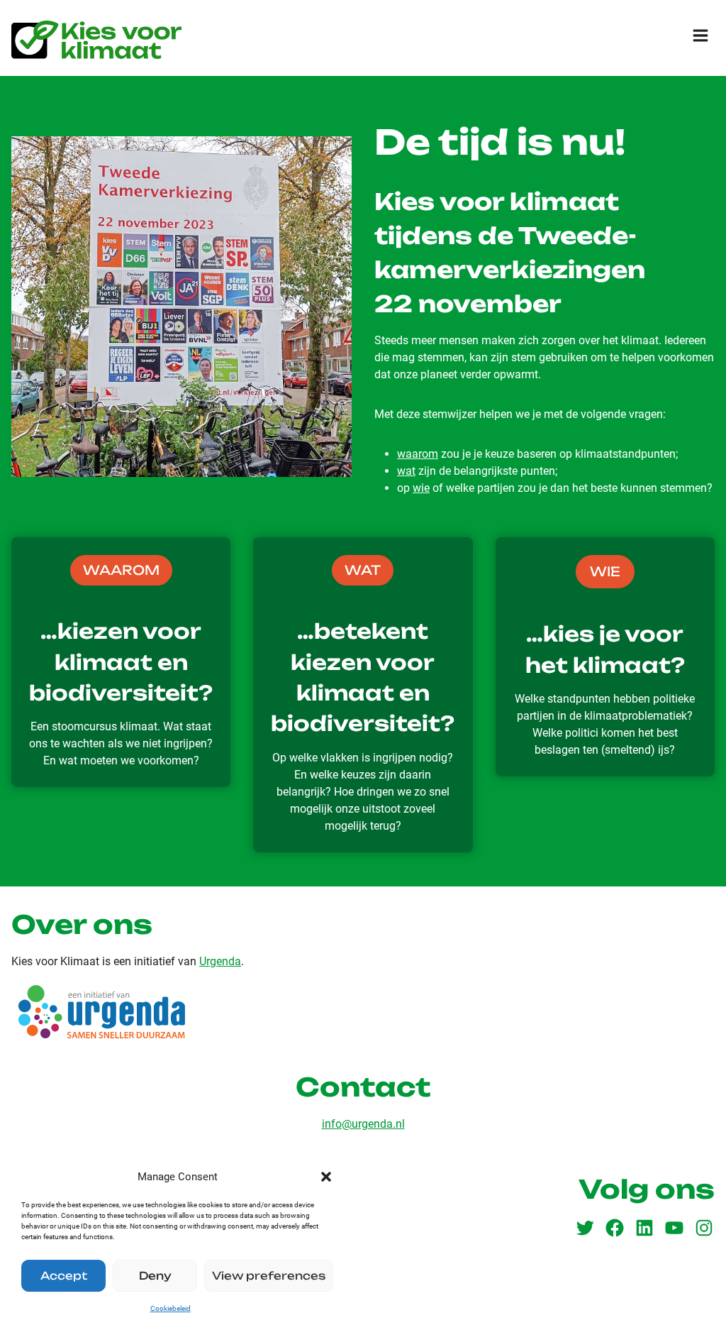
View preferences (268, 1275)
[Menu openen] (700, 35)
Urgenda (220, 961)
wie (421, 488)
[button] (326, 1177)
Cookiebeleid (170, 1308)
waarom (417, 454)
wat (406, 471)
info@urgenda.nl (363, 1124)
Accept (63, 1275)
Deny (155, 1275)
